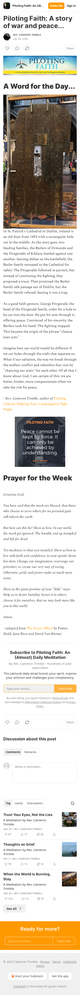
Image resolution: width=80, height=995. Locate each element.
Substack (20, 986)
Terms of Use (60, 698)
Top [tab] (8, 803)
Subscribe (56, 6)
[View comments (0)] (17, 48)
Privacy (45, 962)
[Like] (7, 48)
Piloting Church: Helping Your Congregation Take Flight (35, 404)
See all (12, 909)
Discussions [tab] (34, 803)
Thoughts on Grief (19, 844)
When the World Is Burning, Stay (26, 876)
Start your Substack (29, 976)
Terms (56, 962)
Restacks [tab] (30, 752)
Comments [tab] (13, 752)
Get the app (60, 976)
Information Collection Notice (43, 702)
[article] (40, 824)
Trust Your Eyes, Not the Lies (28, 815)
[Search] (73, 803)
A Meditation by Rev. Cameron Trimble (24, 822)
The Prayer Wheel (39, 628)
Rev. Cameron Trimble (27, 34)
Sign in (71, 6)
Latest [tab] (19, 803)
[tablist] (21, 752)
